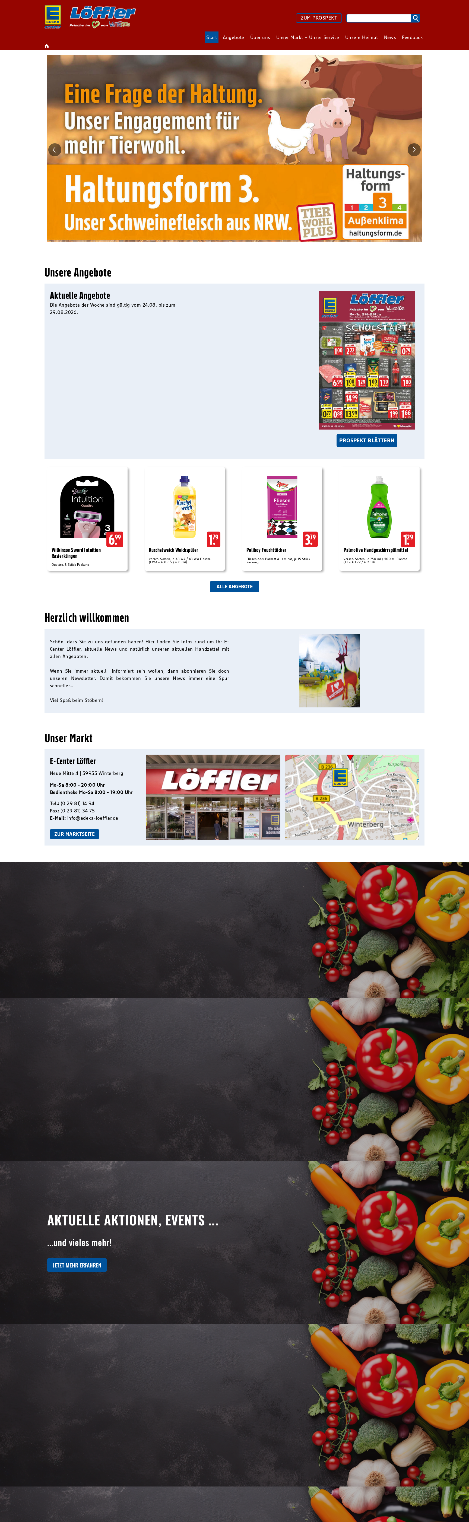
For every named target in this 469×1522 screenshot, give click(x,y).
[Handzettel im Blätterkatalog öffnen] (367, 360)
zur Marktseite (74, 834)
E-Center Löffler (73, 761)
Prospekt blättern (367, 440)
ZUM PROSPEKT (319, 18)
